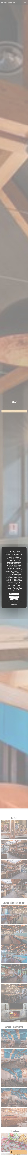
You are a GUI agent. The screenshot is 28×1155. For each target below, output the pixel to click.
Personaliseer (14, 599)
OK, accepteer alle (14, 593)
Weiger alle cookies (14, 596)
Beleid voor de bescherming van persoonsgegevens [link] (15, 602)
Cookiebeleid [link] (14, 604)
